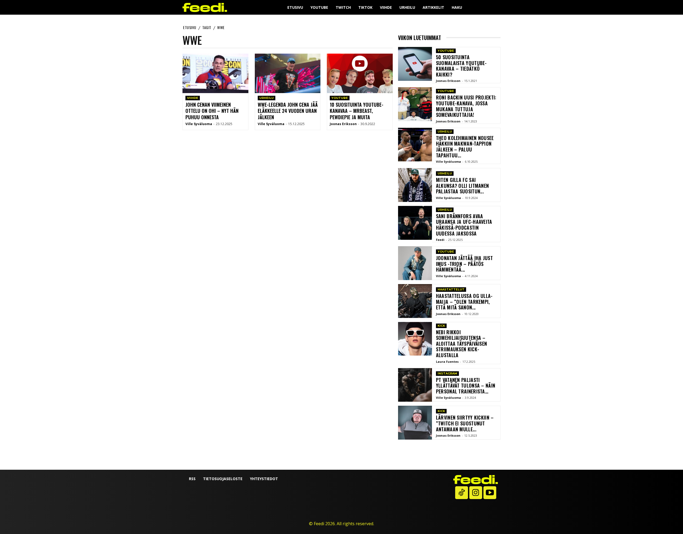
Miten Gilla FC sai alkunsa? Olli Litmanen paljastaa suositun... (462, 185)
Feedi (440, 240)
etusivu (189, 27)
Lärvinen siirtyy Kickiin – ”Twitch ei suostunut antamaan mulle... (465, 423)
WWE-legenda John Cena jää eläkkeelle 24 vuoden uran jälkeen (288, 111)
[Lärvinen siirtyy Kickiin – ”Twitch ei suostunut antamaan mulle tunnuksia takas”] (415, 423)
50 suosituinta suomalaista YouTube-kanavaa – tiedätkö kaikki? (461, 66)
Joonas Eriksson (343, 124)
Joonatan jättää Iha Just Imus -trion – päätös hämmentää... (464, 263)
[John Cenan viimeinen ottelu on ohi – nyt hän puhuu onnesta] (215, 73)
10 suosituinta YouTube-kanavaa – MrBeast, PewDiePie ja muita (356, 111)
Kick (441, 326)
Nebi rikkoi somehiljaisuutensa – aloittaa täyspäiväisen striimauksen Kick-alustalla (461, 343)
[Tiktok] (461, 492)
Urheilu (266, 98)
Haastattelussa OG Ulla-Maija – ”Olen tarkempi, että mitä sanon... (464, 301)
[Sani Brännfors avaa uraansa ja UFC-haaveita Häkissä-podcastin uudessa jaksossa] (415, 223)
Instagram (447, 373)
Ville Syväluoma (198, 124)
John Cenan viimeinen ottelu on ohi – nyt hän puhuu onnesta (212, 111)
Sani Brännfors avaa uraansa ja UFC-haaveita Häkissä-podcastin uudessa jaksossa (464, 225)
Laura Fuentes (447, 362)
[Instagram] (475, 492)
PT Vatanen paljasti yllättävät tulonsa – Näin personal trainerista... (465, 385)
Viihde (192, 98)
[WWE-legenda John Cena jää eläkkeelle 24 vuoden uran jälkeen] (288, 73)
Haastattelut (451, 289)
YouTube (339, 98)
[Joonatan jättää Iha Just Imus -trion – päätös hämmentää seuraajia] (415, 263)
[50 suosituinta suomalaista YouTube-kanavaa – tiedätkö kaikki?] (415, 64)
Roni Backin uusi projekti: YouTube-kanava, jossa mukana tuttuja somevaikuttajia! (466, 106)
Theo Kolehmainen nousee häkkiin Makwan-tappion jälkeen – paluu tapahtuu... (465, 146)
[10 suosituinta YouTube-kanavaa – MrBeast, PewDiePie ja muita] (360, 73)
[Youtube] (489, 492)
